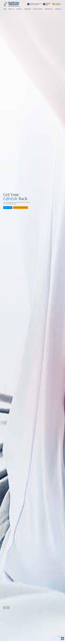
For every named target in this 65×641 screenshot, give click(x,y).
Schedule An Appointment (20, 207)
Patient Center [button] (37, 9)
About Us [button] (11, 9)
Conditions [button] (27, 9)
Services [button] (19, 9)
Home (5, 9)
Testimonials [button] (48, 9)
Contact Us (58, 9)
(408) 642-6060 (8, 207)
